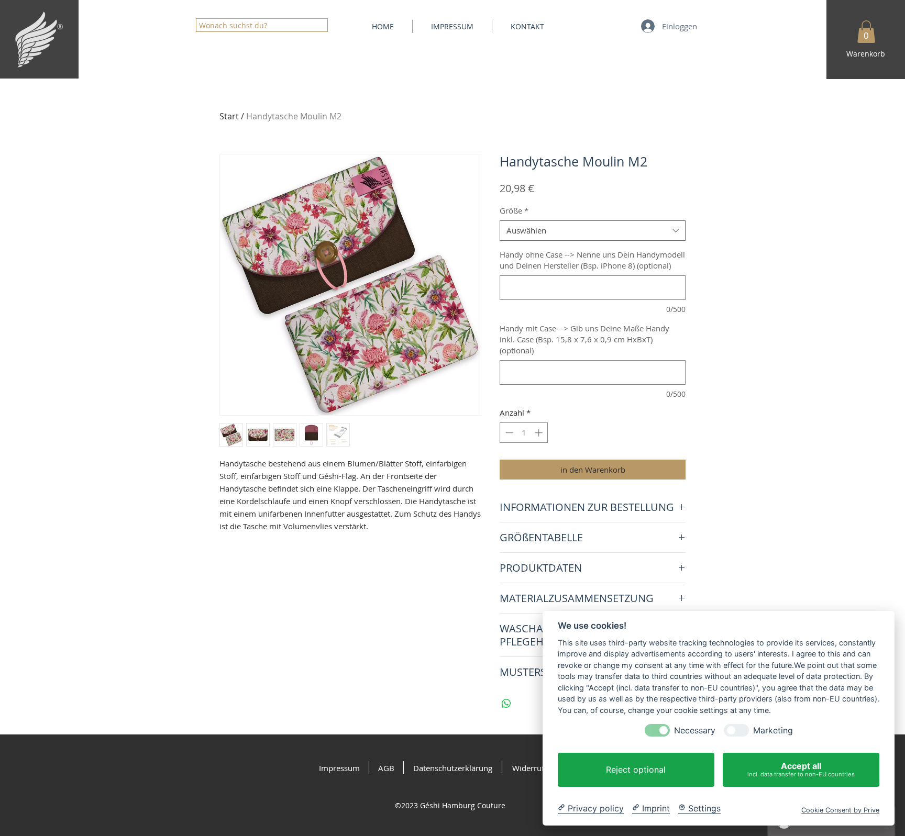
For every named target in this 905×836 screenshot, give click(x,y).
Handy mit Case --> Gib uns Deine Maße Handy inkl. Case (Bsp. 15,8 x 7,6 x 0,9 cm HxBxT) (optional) (584, 339)
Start (229, 116)
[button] (866, 31)
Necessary (694, 730)
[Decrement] (508, 432)
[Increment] (540, 432)
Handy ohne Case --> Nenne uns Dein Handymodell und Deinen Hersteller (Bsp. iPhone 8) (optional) (592, 260)
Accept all (801, 769)
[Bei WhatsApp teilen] (506, 703)
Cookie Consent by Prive (840, 809)
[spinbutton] (524, 432)
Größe (514, 210)
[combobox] (593, 230)
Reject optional (636, 769)
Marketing (773, 730)
